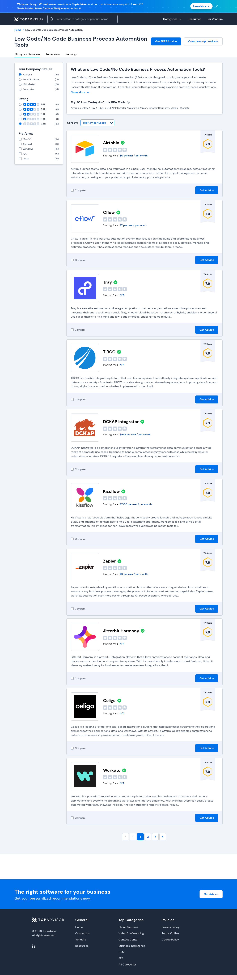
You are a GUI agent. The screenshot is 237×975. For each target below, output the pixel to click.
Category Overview (27, 54)
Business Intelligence (131, 946)
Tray (107, 282)
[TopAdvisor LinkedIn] (34, 946)
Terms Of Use (170, 933)
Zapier (109, 561)
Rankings (71, 54)
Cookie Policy (170, 939)
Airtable (111, 142)
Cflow (109, 212)
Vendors (80, 939)
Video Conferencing (131, 933)
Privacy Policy (170, 927)
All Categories (127, 964)
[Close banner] (217, 6)
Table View (53, 54)
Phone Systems (128, 927)
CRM (121, 952)
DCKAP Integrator (121, 421)
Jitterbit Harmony (121, 630)
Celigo (109, 700)
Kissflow (111, 491)
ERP (120, 958)
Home (79, 927)
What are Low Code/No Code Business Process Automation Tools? (138, 69)
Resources (81, 946)
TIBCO (109, 352)
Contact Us (82, 933)
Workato (112, 770)
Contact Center (128, 939)
